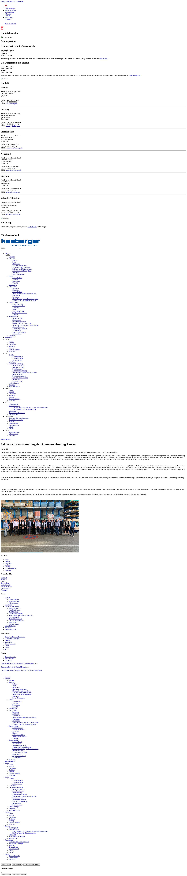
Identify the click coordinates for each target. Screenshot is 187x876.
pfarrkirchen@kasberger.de (14, 148)
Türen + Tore (13, 286)
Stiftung (11, 428)
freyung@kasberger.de (13, 192)
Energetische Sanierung (16, 364)
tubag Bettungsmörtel (19, 321)
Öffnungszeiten (17, 360)
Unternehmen (9, 840)
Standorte (8, 812)
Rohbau (14, 260)
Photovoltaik (16, 264)
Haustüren (15, 290)
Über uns (11, 421)
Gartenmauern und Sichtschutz (21, 323)
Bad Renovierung (17, 304)
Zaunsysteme (16, 330)
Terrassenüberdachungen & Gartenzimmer (25, 325)
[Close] (1, 872)
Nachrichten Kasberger (16, 420)
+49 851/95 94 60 (18, 1)
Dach (14, 262)
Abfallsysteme (16, 334)
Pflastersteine (16, 320)
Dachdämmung (17, 369)
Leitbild (11, 427)
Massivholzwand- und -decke (21, 267)
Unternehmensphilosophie (17, 413)
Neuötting (12, 346)
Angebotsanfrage (17, 358)
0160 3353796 (32, 227)
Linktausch (12, 435)
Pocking (11, 343)
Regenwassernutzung (19, 332)
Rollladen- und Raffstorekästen (22, 269)
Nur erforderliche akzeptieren (31, 864)
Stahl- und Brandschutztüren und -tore (24, 293)
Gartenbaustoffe (14, 316)
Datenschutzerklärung (7, 670)
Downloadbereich (14, 386)
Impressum (18, 670)
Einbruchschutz (17, 278)
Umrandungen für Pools (19, 328)
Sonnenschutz (16, 379)
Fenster (11, 276)
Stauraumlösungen (18, 327)
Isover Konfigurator (18, 274)
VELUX (15, 283)
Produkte (7, 679)
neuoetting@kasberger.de (13, 170)
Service (7, 777)
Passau (11, 341)
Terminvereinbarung (135, 75)
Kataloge (15, 314)
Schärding (12, 351)
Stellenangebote (13, 404)
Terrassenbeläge (17, 318)
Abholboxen (104, 59)
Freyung (11, 348)
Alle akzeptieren (6, 864)
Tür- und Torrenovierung (20, 378)
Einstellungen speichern (19, 874)
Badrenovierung (17, 381)
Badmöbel (15, 307)
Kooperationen (13, 423)
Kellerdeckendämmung (19, 371)
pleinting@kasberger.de (13, 214)
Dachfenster (16, 281)
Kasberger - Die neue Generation (19, 418)
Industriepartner (13, 434)
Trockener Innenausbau (19, 313)
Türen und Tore (5, 585)
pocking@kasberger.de (13, 126)
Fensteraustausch (17, 374)
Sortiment (12, 257)
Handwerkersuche (14, 432)
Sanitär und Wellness (18, 306)
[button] (1, 250)
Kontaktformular (17, 357)
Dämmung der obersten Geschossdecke (24, 372)
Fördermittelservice (18, 365)
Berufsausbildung (14, 406)
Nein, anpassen (17, 864)
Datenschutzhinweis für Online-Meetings (13, 667)
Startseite (7, 253)
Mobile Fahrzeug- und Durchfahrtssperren (25, 299)
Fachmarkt (12, 335)
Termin (7, 763)
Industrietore (16, 297)
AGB (6, 649)
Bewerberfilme (13, 414)
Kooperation (8, 642)
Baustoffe (12, 258)
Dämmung (15, 272)
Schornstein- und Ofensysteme (21, 271)
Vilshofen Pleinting (14, 350)
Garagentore (16, 295)
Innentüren (15, 288)
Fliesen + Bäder (14, 302)
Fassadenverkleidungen (19, 265)
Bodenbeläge (13, 285)
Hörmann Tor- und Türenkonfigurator (24, 300)
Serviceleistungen (14, 383)
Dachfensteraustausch (19, 376)
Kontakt (11, 355)
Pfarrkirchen (12, 344)
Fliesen (14, 309)
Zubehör (15, 279)
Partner (7, 854)
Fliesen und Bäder (6, 586)
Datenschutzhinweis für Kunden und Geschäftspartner (17, 664)
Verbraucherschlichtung (34, 670)
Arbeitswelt (12, 411)
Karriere (7, 826)
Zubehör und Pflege (18, 311)
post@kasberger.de (6, 1)
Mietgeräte (12, 385)
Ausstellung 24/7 (10, 337)
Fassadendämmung (18, 367)
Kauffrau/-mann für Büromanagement (24, 409)
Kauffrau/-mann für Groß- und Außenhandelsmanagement (30, 407)
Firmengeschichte (14, 425)
